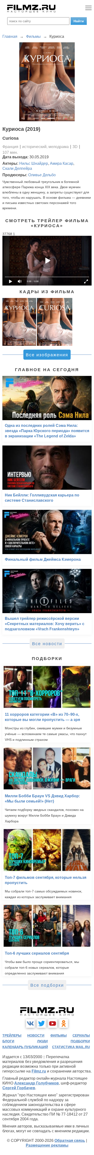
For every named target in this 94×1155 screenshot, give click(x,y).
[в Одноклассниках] (63, 1023)
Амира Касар (61, 163)
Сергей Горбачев (18, 1088)
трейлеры (11, 1035)
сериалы (81, 1035)
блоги (8, 1041)
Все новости (47, 643)
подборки (80, 1041)
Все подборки (47, 985)
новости (35, 1035)
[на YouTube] (52, 1023)
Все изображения (47, 354)
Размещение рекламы (47, 1145)
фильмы (58, 1035)
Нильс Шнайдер (33, 163)
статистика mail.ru (71, 1047)
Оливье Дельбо (42, 175)
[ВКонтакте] (30, 1023)
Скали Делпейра (17, 168)
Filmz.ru (39, 1071)
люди (42, 1041)
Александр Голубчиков (36, 1083)
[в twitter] (41, 1023)
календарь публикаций (25, 1047)
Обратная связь (69, 1140)
